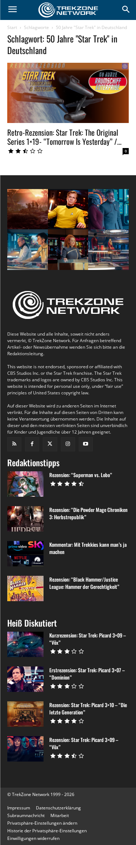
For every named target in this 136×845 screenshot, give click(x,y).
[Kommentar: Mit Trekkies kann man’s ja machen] (25, 553)
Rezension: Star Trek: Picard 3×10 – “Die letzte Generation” (88, 708)
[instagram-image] (27, 209)
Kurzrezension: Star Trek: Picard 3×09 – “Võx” (87, 638)
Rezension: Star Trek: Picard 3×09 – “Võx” (83, 743)
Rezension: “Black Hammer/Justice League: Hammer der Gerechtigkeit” (84, 582)
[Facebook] (32, 444)
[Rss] (14, 444)
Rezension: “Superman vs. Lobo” (80, 475)
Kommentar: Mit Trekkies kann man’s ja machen (88, 548)
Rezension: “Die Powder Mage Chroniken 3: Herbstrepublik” (88, 513)
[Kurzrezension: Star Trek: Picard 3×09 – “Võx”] (25, 644)
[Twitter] (50, 444)
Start (12, 27)
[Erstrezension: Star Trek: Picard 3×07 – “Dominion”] (25, 679)
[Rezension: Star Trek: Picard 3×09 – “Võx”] (25, 749)
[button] (42, 823)
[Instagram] (68, 444)
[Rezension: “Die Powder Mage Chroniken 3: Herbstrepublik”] (25, 519)
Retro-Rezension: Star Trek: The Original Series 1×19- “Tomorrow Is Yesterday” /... (64, 137)
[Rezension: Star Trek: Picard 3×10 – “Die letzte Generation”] (25, 714)
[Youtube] (86, 444)
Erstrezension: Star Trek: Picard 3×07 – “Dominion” (87, 673)
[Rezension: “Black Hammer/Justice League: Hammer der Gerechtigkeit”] (25, 588)
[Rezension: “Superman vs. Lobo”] (25, 484)
